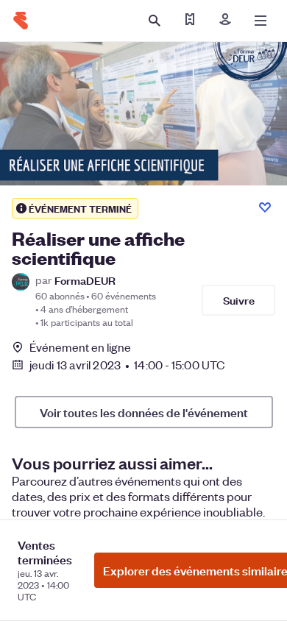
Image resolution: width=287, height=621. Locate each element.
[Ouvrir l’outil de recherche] (154, 20)
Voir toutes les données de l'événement (144, 412)
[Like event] (265, 207)
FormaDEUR (85, 280)
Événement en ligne (80, 347)
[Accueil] (20, 20)
